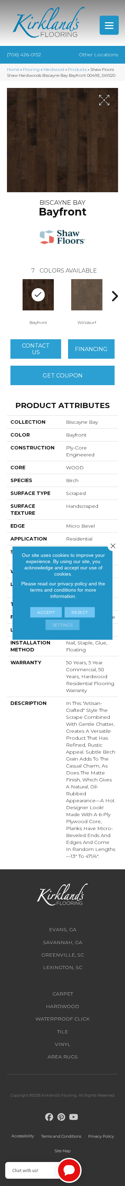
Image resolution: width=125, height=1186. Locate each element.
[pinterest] (62, 1117)
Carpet (62, 994)
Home (13, 69)
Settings (62, 624)
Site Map (62, 1150)
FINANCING (91, 349)
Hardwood (53, 69)
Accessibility (22, 1136)
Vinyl (62, 1044)
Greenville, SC (62, 955)
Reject (80, 612)
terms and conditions (53, 590)
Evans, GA (62, 929)
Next (114, 296)
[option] (86, 301)
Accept (46, 612)
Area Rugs (63, 1057)
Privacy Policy (101, 1136)
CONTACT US (36, 349)
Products (77, 69)
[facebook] (49, 1117)
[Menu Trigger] (109, 25)
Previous (10, 296)
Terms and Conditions (61, 1136)
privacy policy (72, 583)
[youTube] (74, 1117)
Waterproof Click (62, 1019)
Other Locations (98, 54)
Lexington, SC (62, 967)
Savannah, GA (62, 942)
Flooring (31, 69)
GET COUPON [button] (63, 375)
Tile (62, 1032)
